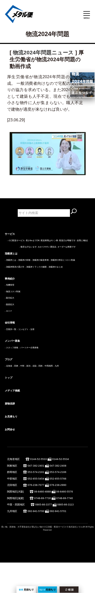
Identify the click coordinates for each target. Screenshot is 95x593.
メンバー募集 (12, 340)
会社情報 (10, 322)
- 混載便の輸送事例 (40, 260)
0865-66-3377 (43, 504)
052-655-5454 (36, 478)
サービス (10, 234)
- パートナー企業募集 (29, 348)
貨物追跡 (10, 403)
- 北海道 (8, 366)
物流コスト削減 (13, 291)
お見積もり (11, 416)
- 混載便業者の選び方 (14, 267)
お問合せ (10, 429)
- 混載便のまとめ (55, 267)
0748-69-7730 (42, 498)
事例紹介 (10, 278)
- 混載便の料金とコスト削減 (62, 260)
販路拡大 (10, 304)
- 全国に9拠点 (81, 240)
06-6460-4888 (42, 491)
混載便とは (11, 253)
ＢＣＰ (9, 311)
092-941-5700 (36, 511)
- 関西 (40, 366)
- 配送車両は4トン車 (49, 240)
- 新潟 (27, 366)
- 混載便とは (10, 260)
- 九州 (56, 366)
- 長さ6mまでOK (32, 240)
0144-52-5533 (38, 459)
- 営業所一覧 (10, 329)
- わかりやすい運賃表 (46, 247)
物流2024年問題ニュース (43, 52)
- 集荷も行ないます (28, 247)
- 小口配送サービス (16, 240)
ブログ (8, 359)
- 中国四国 (48, 366)
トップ (8, 377)
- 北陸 (33, 366)
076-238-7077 (36, 485)
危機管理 (10, 285)
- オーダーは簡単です (66, 247)
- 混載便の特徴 (23, 260)
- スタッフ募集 (11, 348)
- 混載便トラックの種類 (36, 267)
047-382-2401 (36, 465)
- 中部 (21, 366)
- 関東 (15, 366)
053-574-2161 (36, 472)
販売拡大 (10, 298)
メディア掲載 (12, 390)
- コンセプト (22, 329)
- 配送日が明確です (66, 240)
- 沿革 (31, 329)
